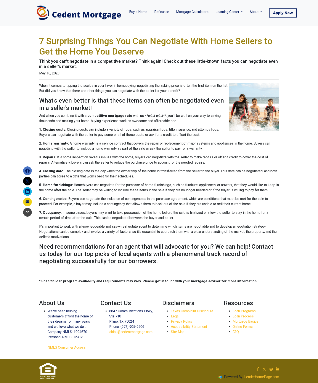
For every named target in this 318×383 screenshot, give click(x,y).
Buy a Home (138, 12)
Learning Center (227, 12)
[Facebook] (258, 369)
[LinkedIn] (277, 369)
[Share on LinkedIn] (27, 191)
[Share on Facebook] (27, 170)
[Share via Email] (27, 202)
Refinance (161, 12)
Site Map (178, 332)
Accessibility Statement (189, 327)
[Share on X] (27, 181)
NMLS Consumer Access (67, 347)
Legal (175, 316)
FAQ (236, 332)
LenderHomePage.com (261, 377)
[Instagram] (271, 369)
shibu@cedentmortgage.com (131, 332)
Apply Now (283, 13)
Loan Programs (244, 311)
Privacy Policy (182, 321)
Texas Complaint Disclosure (192, 311)
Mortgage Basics (246, 321)
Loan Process (243, 316)
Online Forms (243, 327)
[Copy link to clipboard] (27, 212)
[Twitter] (264, 369)
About (254, 12)
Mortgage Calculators (192, 12)
